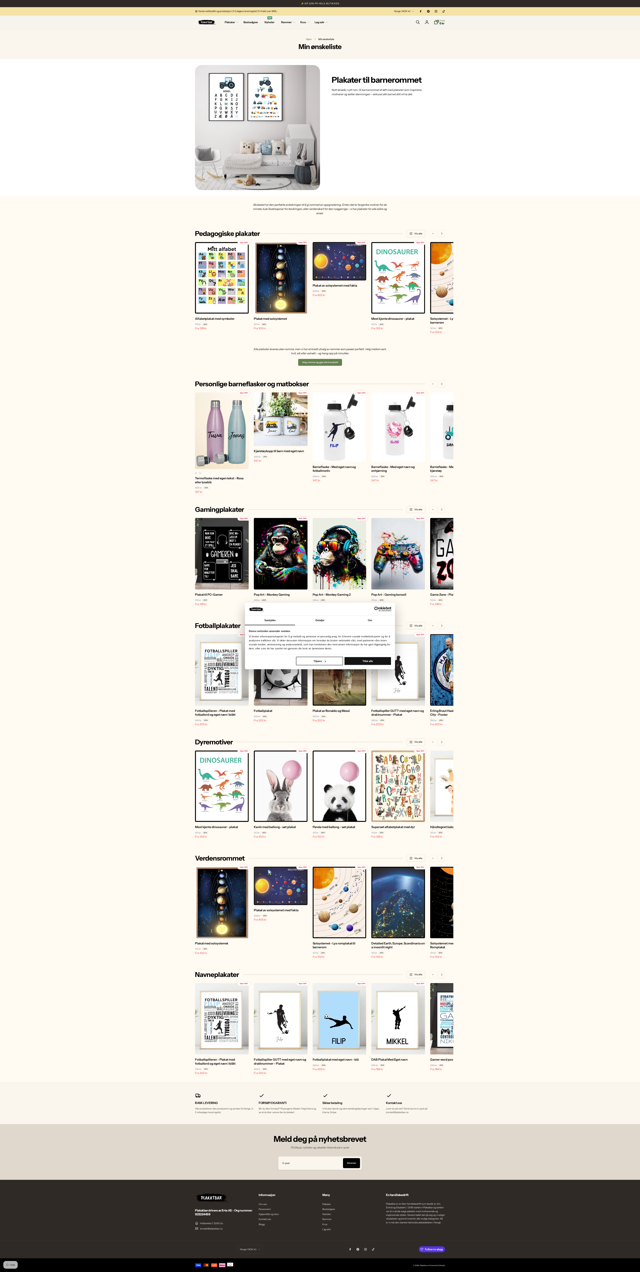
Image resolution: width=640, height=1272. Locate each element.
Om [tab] (370, 620)
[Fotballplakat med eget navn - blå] (339, 1048)
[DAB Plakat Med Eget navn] (398, 1048)
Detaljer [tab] (320, 620)
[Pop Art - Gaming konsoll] (398, 583)
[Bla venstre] (432, 233)
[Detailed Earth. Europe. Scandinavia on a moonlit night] (398, 932)
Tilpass (318, 661)
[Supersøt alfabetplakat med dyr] (398, 815)
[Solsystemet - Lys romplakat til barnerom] (339, 932)
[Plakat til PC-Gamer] (222, 583)
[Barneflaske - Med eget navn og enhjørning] (398, 455)
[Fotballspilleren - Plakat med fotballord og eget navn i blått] (222, 699)
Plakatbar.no (424, 1265)
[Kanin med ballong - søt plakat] (280, 815)
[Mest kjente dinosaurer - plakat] (398, 307)
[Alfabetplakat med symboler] (222, 307)
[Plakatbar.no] (211, 1201)
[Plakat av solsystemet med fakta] (339, 274)
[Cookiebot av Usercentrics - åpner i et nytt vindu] (376, 609)
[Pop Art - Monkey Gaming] (280, 583)
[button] (230, 22)
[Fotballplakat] (280, 699)
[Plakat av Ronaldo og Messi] (339, 699)
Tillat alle (367, 661)
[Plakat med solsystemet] (280, 307)
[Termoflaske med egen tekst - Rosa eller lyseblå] (222, 462)
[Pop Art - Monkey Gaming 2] (339, 583)
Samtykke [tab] (270, 620)
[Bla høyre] (441, 233)
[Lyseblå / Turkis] (200, 473)
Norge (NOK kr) (402, 11)
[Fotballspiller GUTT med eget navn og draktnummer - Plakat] (398, 699)
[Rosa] (196, 473)
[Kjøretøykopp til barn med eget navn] (280, 439)
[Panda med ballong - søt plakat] (339, 815)
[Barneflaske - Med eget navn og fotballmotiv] (339, 455)
